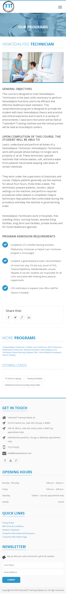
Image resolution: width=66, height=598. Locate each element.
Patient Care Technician (36, 347)
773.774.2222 (13, 447)
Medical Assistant (31, 350)
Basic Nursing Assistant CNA (25, 352)
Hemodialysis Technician (14, 347)
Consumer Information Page (14, 537)
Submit (11, 579)
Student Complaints (10, 530)
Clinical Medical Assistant (50, 352)
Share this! (13, 311)
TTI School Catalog (13, 378)
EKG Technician (54, 347)
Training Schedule (34, 378)
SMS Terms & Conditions (12, 526)
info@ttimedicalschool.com (19, 453)
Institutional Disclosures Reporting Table (22, 385)
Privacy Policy (8, 522)
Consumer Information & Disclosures (18, 533)
